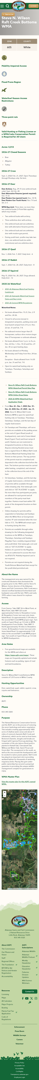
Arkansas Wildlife (28, 951)
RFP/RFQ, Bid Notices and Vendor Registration (9, 970)
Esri (20, 889)
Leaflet (9, 889)
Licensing (5, 994)
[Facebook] (22, 998)
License (34, 6)
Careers (20, 1039)
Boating (5, 1008)
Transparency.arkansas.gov (19, 1074)
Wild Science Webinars (27, 981)
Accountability (7, 976)
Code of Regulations (6, 1018)
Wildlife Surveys (19, 1035)
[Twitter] (31, 998)
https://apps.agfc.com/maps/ (17, 655)
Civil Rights (19, 1071)
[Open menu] (2, 6)
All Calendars (7, 1001)
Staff (3, 958)
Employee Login (19, 1077)
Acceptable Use (19, 1066)
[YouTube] (26, 998)
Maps (4, 997)
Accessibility (19, 1068)
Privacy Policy (19, 1063)
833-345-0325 (19, 937)
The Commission (8, 949)
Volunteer (19, 1044)
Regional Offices (8, 961)
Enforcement (19, 1027)
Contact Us (29, 991)
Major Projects (7, 1004)
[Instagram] (36, 998)
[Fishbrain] (29, 1002)
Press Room (19, 1031)
